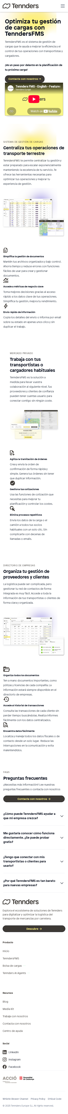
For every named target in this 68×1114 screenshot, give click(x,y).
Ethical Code (54, 1098)
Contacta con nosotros (34, 799)
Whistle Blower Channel (15, 1098)
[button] (62, 6)
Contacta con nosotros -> (24, 79)
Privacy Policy (38, 1098)
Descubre (34, 929)
